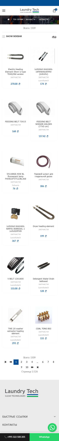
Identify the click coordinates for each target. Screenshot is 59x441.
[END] (37, 367)
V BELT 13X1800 (16, 279)
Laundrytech (43, 80)
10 (27, 367)
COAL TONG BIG (43, 329)
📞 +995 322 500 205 (14, 437)
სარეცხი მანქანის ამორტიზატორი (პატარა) (43, 71)
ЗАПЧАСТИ (43, 19)
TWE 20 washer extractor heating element (15, 331)
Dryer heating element (43, 226)
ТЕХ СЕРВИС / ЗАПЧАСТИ (24, 19)
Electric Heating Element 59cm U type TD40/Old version (15, 71)
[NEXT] (32, 367)
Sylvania (15, 185)
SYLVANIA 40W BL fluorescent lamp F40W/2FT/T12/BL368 (15, 176)
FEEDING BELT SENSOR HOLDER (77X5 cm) (43, 124)
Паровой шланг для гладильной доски (43, 175)
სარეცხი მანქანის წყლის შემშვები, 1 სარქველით (15, 228)
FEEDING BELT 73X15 (15, 121)
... (37, 362)
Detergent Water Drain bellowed (43, 280)
